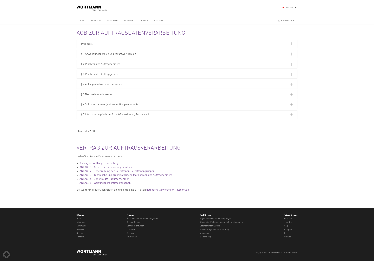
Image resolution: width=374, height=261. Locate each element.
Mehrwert (129, 20)
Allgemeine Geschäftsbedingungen (215, 219)
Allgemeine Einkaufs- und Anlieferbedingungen (221, 222)
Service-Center (133, 222)
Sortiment (112, 20)
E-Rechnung (205, 237)
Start (82, 20)
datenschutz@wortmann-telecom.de (167, 190)
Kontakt (158, 20)
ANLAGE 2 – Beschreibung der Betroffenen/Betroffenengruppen (117, 171)
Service (144, 20)
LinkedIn (288, 222)
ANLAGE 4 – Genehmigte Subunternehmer (104, 179)
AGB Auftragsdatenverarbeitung (214, 230)
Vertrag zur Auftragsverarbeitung (98, 163)
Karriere (130, 233)
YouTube (287, 237)
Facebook (288, 219)
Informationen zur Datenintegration (143, 219)
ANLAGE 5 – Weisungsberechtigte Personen (105, 183)
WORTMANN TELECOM (92, 8)
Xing (286, 226)
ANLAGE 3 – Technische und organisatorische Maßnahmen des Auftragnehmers (125, 175)
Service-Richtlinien (135, 226)
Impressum (205, 233)
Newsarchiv (132, 237)
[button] (187, 44)
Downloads (131, 230)
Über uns (96, 20)
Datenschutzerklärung (210, 226)
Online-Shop (288, 20)
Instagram (288, 230)
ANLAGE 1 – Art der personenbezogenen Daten (106, 167)
